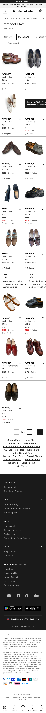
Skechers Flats (32, 459)
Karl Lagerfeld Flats (14, 449)
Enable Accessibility (23, 1)
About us (8, 568)
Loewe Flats (30, 440)
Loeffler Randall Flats (21, 453)
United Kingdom (16, 697)
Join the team (10, 581)
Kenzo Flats (33, 449)
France (6, 697)
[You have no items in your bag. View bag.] (41, 11)
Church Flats (13, 440)
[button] (41, 11)
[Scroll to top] (40, 432)
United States (27, 697)
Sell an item (9, 534)
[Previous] (16, 432)
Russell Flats (33, 456)
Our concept (10, 487)
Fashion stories (11, 585)
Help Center (10, 551)
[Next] (29, 432)
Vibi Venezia (23, 466)
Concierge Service (13, 491)
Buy (6, 500)
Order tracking (11, 504)
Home (5, 18)
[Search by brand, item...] (5, 11)
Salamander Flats (12, 459)
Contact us (9, 555)
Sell (6, 521)
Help (6, 547)
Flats (42, 18)
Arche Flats (15, 443)
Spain (21, 699)
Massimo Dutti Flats (13, 456)
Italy (25, 699)
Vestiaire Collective (15, 564)
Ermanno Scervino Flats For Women (21, 446)
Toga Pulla (13, 462)
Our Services (11, 482)
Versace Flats (28, 462)
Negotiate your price (12, 281)
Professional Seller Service (17, 538)
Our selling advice (12, 530)
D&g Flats (29, 443)
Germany (37, 697)
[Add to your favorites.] (19, 74)
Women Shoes (30, 18)
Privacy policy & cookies (21, 626)
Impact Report (11, 577)
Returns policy (11, 512)
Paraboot (15, 18)
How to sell (9, 525)
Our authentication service (17, 508)
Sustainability (10, 573)
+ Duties (10, 83)
